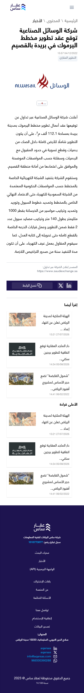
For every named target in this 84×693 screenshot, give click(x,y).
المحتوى (53, 21)
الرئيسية (71, 21)
